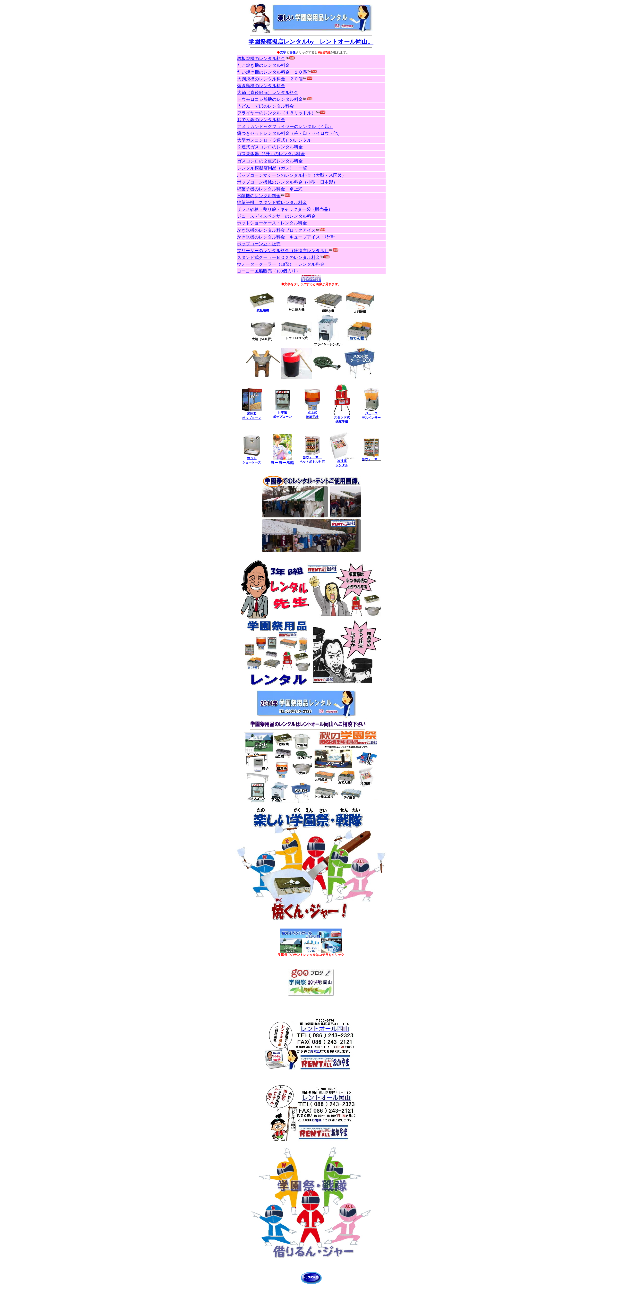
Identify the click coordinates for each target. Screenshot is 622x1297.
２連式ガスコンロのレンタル (270, 147)
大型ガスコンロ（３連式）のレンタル (274, 140)
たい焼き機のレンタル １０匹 (272, 72)
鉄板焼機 (263, 310)
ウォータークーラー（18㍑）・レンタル (280, 264)
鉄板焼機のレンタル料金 (261, 58)
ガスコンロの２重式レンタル (270, 161)
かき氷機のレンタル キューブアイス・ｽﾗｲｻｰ (286, 237)
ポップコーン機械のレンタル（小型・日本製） (287, 182)
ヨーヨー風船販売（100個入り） (268, 271)
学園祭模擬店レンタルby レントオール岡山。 (311, 41)
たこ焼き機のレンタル (263, 65)
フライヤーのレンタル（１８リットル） (276, 113)
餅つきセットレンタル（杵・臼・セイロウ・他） (289, 133)
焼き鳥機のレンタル (261, 85)
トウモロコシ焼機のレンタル (270, 99)
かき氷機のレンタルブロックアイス (276, 230)
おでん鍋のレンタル (261, 119)
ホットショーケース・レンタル (272, 223)
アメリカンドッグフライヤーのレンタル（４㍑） (285, 126)
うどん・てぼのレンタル (265, 106)
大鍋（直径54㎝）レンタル (267, 92)
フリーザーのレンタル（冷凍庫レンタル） (283, 250)
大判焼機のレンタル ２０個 (270, 79)
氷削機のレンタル (259, 195)
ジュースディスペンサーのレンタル (276, 216)
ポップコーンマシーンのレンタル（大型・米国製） (291, 175)
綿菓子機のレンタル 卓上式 (269, 189)
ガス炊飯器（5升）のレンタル (271, 153)
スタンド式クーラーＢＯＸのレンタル (278, 257)
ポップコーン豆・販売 (259, 243)
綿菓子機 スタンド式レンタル (272, 202)
